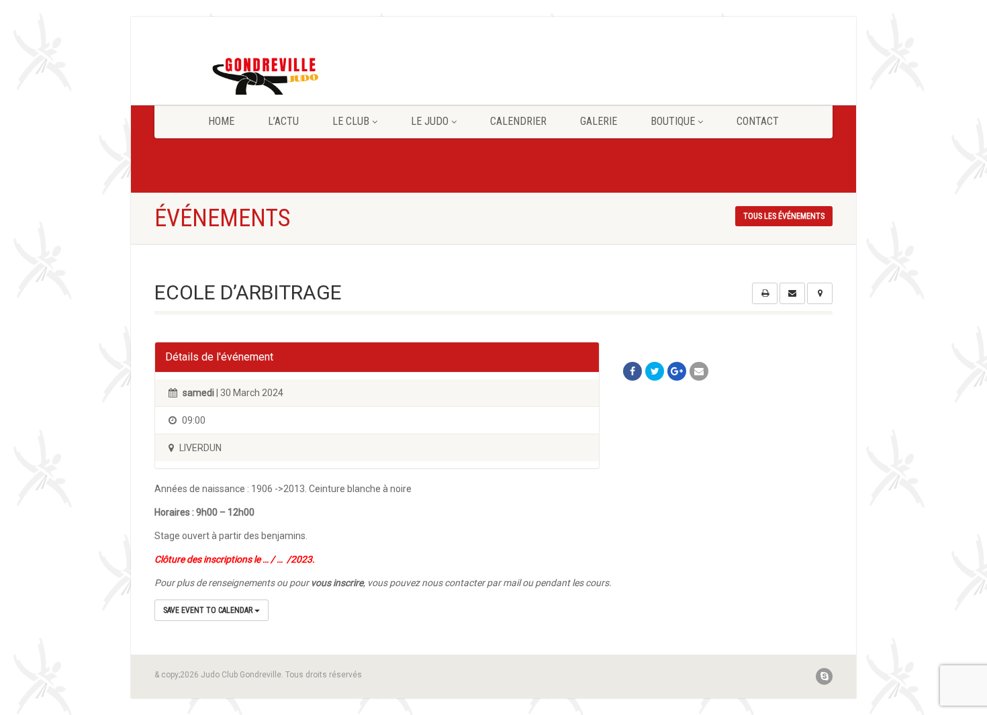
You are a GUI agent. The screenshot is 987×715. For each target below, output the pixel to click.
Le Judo (430, 121)
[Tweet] (654, 371)
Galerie (598, 121)
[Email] (699, 371)
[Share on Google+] (676, 371)
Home (221, 121)
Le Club (350, 121)
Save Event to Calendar (208, 610)
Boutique (673, 121)
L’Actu (283, 121)
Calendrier (518, 121)
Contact (758, 121)
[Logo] (260, 80)
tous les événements (784, 216)
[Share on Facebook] (632, 371)
